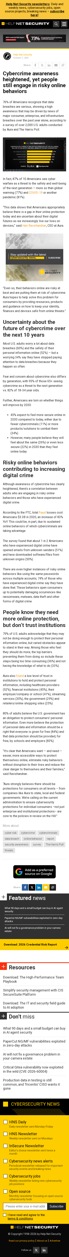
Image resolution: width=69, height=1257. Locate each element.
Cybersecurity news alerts (31, 1161)
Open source (19, 1191)
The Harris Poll (54, 844)
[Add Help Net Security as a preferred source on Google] (63, 65)
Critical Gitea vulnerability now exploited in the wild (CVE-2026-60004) (33, 1069)
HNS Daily (17, 1122)
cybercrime (28, 832)
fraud (42, 512)
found (20, 676)
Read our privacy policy (21, 1240)
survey (37, 844)
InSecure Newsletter (26, 1146)
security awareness (16, 844)
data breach (12, 838)
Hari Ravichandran (34, 225)
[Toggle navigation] (64, 24)
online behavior (33, 838)
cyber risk (10, 832)
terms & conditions (20, 1218)
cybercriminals (48, 832)
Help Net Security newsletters (28, 4)
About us (42, 1240)
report (50, 838)
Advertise (55, 1240)
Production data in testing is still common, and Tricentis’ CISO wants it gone (31, 1084)
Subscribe (56, 1206)
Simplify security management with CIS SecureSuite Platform (33, 992)
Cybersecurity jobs (24, 1176)
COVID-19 (36, 192)
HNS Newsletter (23, 1134)
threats (9, 850)
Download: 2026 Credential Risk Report (30, 944)
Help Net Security (22, 54)
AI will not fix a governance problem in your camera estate (31, 1056)
